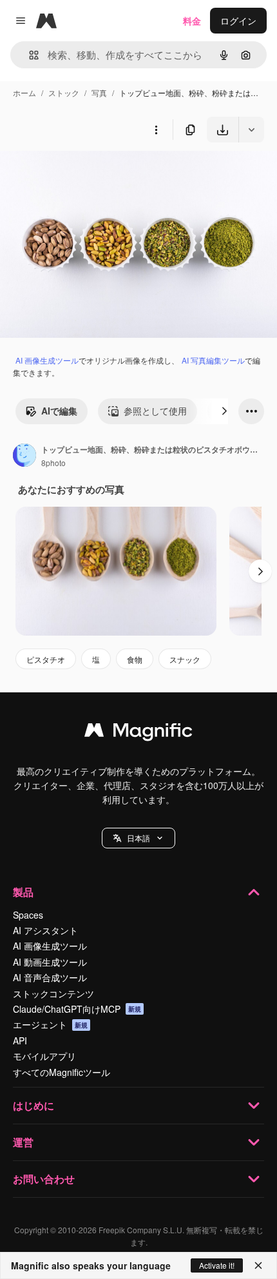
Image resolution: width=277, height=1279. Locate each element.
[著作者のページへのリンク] (24, 456)
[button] (138, 838)
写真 (99, 92)
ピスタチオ (45, 659)
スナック (184, 659)
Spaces (28, 914)
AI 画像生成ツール (47, 360)
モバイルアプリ (44, 1056)
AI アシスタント (45, 930)
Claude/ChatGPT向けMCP (77, 1008)
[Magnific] (138, 733)
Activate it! (216, 1265)
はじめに (33, 1105)
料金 (192, 20)
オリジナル (88, 172)
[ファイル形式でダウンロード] (251, 129)
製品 (23, 891)
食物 (134, 659)
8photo (53, 462)
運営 (23, 1142)
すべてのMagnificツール (61, 1072)
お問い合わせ (44, 1178)
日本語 (138, 837)
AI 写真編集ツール (213, 360)
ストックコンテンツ (53, 993)
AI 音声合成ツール (50, 977)
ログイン (238, 20)
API (20, 1040)
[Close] (258, 1265)
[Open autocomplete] (28, 55)
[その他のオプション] (156, 129)
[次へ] (224, 411)
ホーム (24, 92)
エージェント (50, 1024)
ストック (63, 92)
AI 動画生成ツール (50, 961)
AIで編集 (59, 410)
